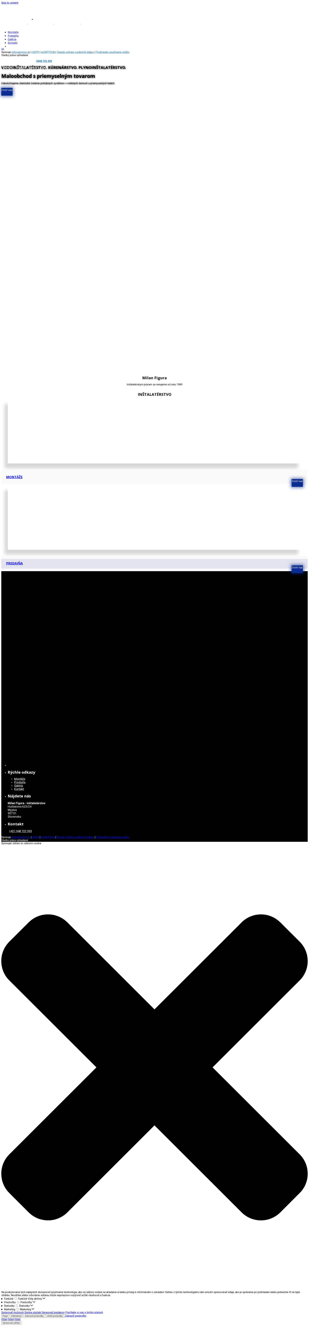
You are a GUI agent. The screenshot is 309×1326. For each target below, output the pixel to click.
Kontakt (44, 67)
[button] (154, 1067)
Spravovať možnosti (12, 1312)
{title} (4, 1319)
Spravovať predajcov (53, 1312)
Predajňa (21, 67)
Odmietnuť (16, 1315)
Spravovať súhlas (11, 1322)
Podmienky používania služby (112, 52)
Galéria (33, 67)
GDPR (35, 837)
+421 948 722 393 (20, 831)
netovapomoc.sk (21, 52)
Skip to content (9, 2)
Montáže (8, 67)
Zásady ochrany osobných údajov (76, 52)
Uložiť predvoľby (55, 1315)
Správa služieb (32, 1312)
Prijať (5, 1315)
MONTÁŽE (14, 477)
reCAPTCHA (48, 837)
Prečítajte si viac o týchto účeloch (84, 1312)
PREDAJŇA (14, 563)
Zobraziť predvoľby (34, 1315)
